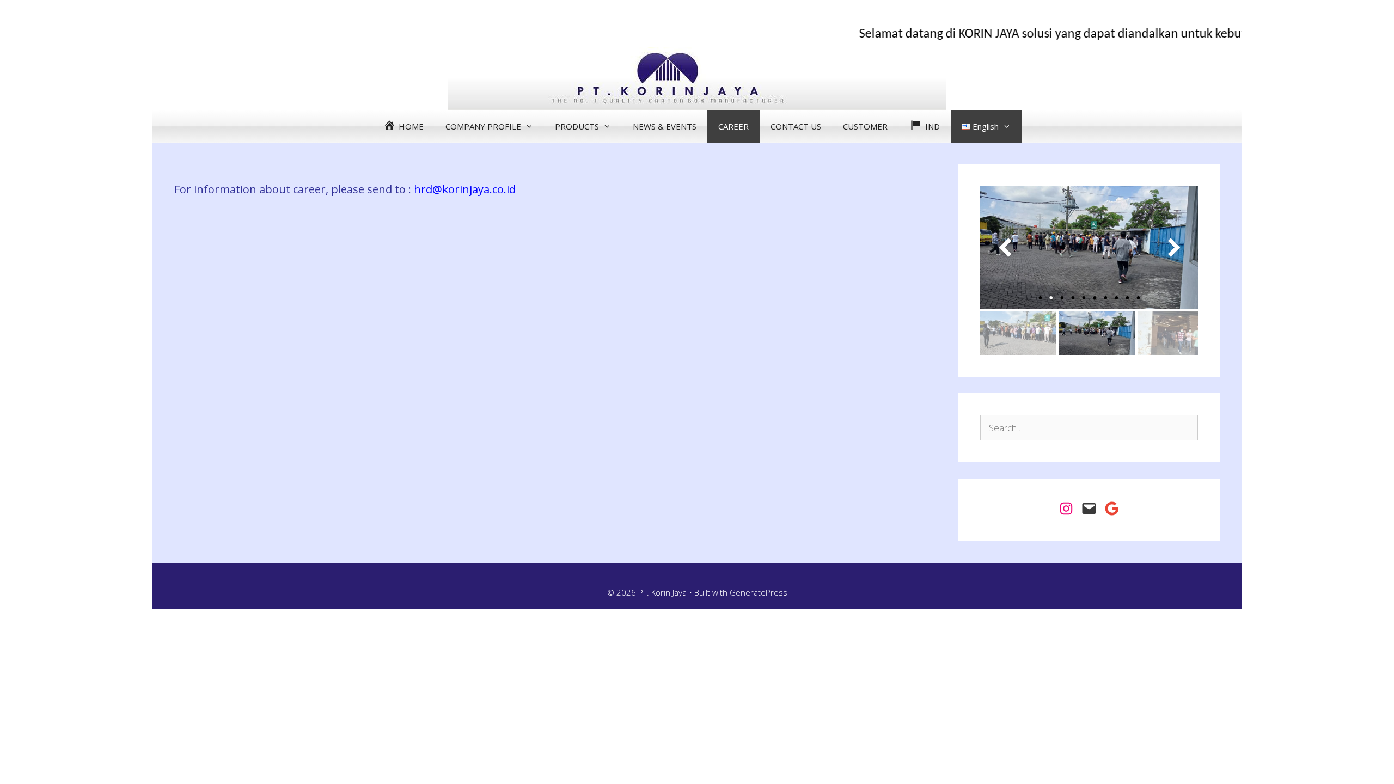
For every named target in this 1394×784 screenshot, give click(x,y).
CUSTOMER (865, 126)
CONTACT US (796, 126)
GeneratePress (758, 592)
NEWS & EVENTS (664, 126)
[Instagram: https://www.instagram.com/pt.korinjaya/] (1066, 508)
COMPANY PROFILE (483, 126)
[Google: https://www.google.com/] (1112, 508)
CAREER (733, 126)
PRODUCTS (577, 126)
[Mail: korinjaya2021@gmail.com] (1089, 508)
